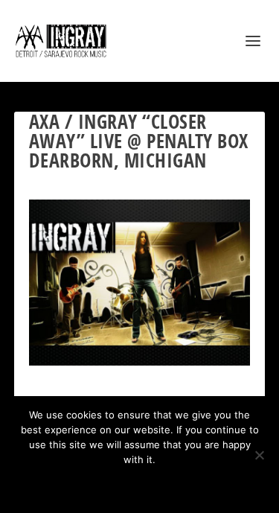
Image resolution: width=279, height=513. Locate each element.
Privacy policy (159, 485)
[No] (259, 454)
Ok (87, 485)
